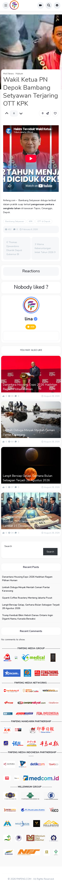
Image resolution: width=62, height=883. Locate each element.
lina (29, 319)
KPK (30, 221)
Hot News (8, 73)
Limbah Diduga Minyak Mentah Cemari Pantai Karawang (29, 432)
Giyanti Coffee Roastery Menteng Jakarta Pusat (27, 597)
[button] (5, 5)
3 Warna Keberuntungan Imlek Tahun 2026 (44, 248)
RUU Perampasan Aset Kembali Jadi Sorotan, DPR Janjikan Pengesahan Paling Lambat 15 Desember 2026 (30, 521)
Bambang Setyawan (14, 221)
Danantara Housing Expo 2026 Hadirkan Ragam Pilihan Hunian (30, 387)
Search (8, 546)
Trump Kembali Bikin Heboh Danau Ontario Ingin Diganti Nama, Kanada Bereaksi (27, 617)
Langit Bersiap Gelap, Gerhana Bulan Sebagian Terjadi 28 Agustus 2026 (27, 478)
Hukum (19, 73)
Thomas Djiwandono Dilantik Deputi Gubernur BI (14, 248)
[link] (55, 113)
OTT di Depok (43, 221)
